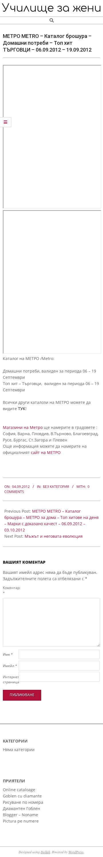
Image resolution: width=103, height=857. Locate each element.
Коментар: (10, 590)
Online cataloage (19, 789)
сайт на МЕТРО (46, 452)
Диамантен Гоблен (21, 808)
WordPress (76, 852)
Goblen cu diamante (22, 796)
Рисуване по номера (23, 802)
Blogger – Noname (20, 814)
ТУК (21, 408)
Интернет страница (10, 679)
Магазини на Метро (23, 427)
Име (8, 654)
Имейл (10, 665)
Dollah (45, 852)
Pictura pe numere (21, 821)
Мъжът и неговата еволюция (54, 536)
